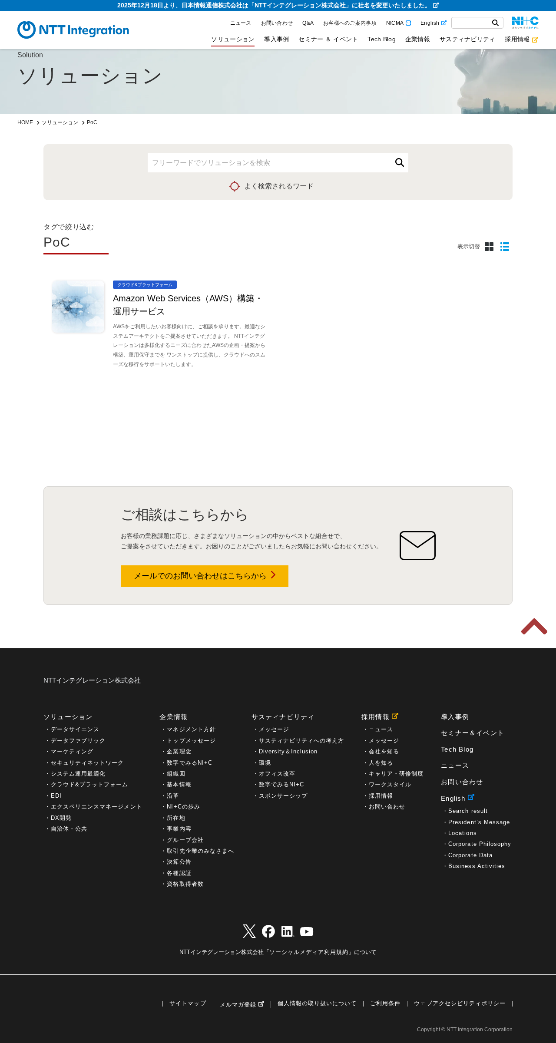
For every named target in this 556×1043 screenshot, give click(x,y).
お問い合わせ (277, 23)
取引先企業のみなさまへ (200, 851)
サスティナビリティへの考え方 (301, 740)
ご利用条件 (385, 1004)
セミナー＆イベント (472, 732)
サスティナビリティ (467, 39)
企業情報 (417, 39)
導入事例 (276, 39)
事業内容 (179, 828)
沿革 (173, 795)
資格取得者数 (185, 884)
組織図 (176, 773)
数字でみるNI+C (189, 762)
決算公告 (179, 861)
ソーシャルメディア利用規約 (308, 952)
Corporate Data (470, 855)
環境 (265, 762)
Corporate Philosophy (479, 844)
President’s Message (479, 822)
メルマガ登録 (238, 1004)
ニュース (241, 23)
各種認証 (179, 873)
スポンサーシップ (283, 795)
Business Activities (476, 866)
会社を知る (384, 751)
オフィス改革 (277, 773)
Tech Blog (381, 39)
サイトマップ (187, 1004)
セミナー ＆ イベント (328, 39)
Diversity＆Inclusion (288, 751)
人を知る (381, 762)
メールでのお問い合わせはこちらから (200, 575)
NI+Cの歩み (183, 806)
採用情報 (517, 39)
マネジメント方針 (191, 729)
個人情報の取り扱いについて (317, 1004)
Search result (467, 811)
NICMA (395, 23)
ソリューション (233, 39)
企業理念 (179, 751)
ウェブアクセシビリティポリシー (460, 1004)
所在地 (176, 818)
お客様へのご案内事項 (350, 23)
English (429, 23)
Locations (462, 833)
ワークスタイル (390, 784)
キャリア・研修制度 (396, 773)
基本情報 (179, 784)
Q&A (308, 23)
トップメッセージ (191, 740)
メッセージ (274, 729)
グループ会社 (185, 840)
